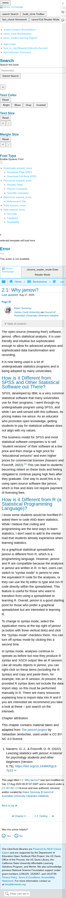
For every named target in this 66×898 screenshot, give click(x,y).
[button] (12, 218)
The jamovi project (34, 730)
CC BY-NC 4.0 (10, 788)
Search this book (9, 64)
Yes (9, 836)
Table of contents (16, 323)
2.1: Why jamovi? (30, 779)
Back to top (8, 805)
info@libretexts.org (15, 884)
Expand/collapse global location (62, 280)
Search (7, 894)
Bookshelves (40, 281)
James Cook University (27, 312)
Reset (5, 99)
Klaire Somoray (22, 308)
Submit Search (10, 75)
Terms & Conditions (29, 877)
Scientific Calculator (18, 193)
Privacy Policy (9, 877)
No (20, 836)
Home (18, 281)
